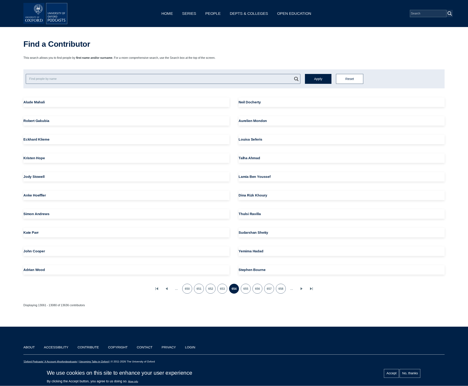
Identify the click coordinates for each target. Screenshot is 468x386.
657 (270, 290)
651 (200, 290)
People (213, 13)
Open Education (294, 13)
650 (188, 290)
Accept (391, 373)
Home (167, 13)
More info (133, 381)
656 (258, 290)
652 (211, 290)
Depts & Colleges (249, 13)
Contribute (88, 347)
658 (282, 290)
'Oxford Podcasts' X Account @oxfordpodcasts (50, 361)
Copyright (118, 347)
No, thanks (410, 373)
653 (223, 290)
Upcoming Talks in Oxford (94, 361)
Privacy (169, 347)
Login (190, 347)
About (29, 347)
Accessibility (56, 347)
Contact (144, 347)
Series (189, 13)
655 (246, 290)
